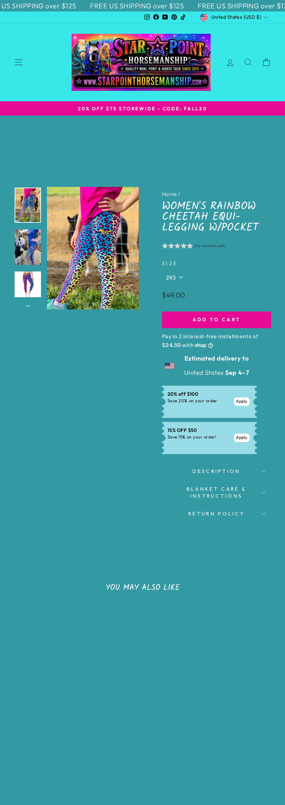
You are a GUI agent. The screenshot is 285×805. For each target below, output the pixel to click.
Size (170, 263)
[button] (194, 247)
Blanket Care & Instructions (216, 492)
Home (169, 194)
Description (217, 471)
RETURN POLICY (216, 514)
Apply (241, 401)
